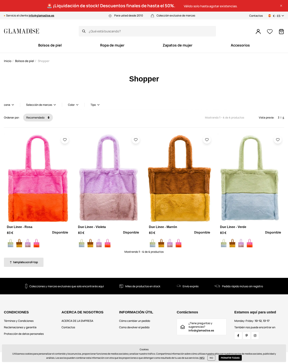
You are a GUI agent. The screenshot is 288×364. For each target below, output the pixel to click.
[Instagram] (255, 335)
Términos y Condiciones (19, 321)
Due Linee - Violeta (92, 227)
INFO (202, 357)
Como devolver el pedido (134, 327)
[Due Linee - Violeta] (28, 243)
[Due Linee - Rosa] (36, 243)
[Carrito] (281, 31)
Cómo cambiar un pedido (134, 321)
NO (211, 357)
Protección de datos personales (24, 334)
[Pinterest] (247, 335)
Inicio (7, 61)
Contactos (256, 15)
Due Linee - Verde (233, 227)
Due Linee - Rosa (19, 227)
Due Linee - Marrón (163, 227)
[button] (281, 5)
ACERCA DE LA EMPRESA (77, 321)
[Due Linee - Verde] (10, 243)
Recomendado (35, 117)
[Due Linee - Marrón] (19, 243)
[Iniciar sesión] (258, 31)
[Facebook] (238, 335)
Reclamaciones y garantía (20, 327)
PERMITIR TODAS (230, 357)
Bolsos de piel (24, 61)
